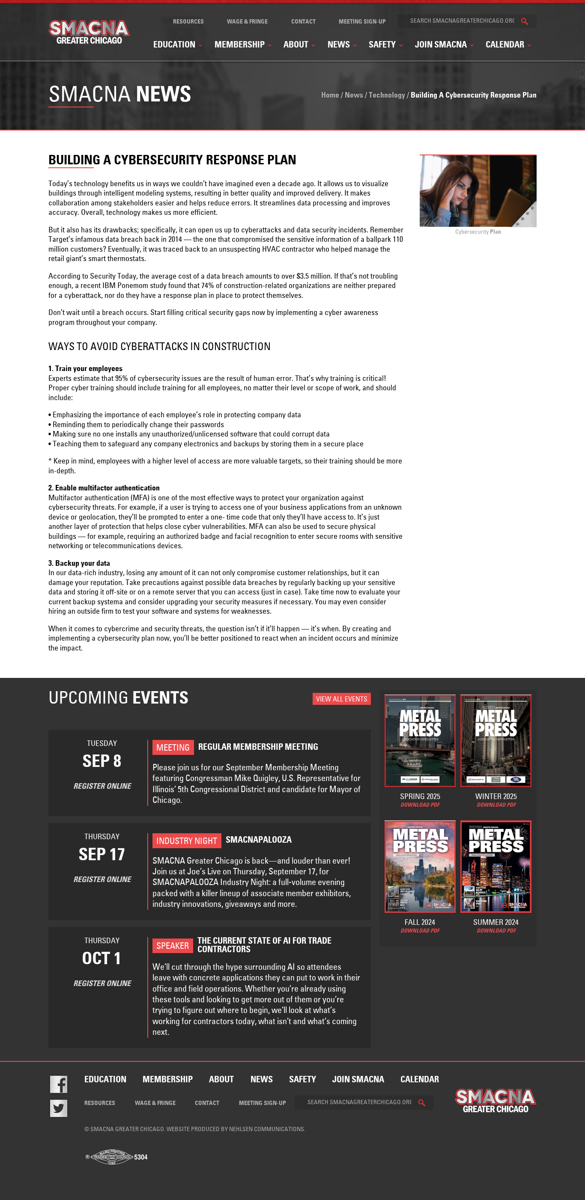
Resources (188, 22)
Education (174, 45)
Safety (382, 45)
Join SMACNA (441, 45)
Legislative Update (270, 146)
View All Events (341, 699)
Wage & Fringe (247, 22)
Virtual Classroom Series (166, 149)
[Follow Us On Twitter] (64, 1110)
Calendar (505, 45)
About (296, 45)
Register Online (102, 786)
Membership (240, 45)
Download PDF (419, 805)
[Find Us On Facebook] (64, 1086)
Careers (255, 131)
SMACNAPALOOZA (488, 146)
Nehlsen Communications (266, 1129)
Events (295, 138)
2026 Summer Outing (489, 131)
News (339, 45)
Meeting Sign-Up (362, 22)
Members (300, 152)
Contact (303, 22)
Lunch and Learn (155, 135)
